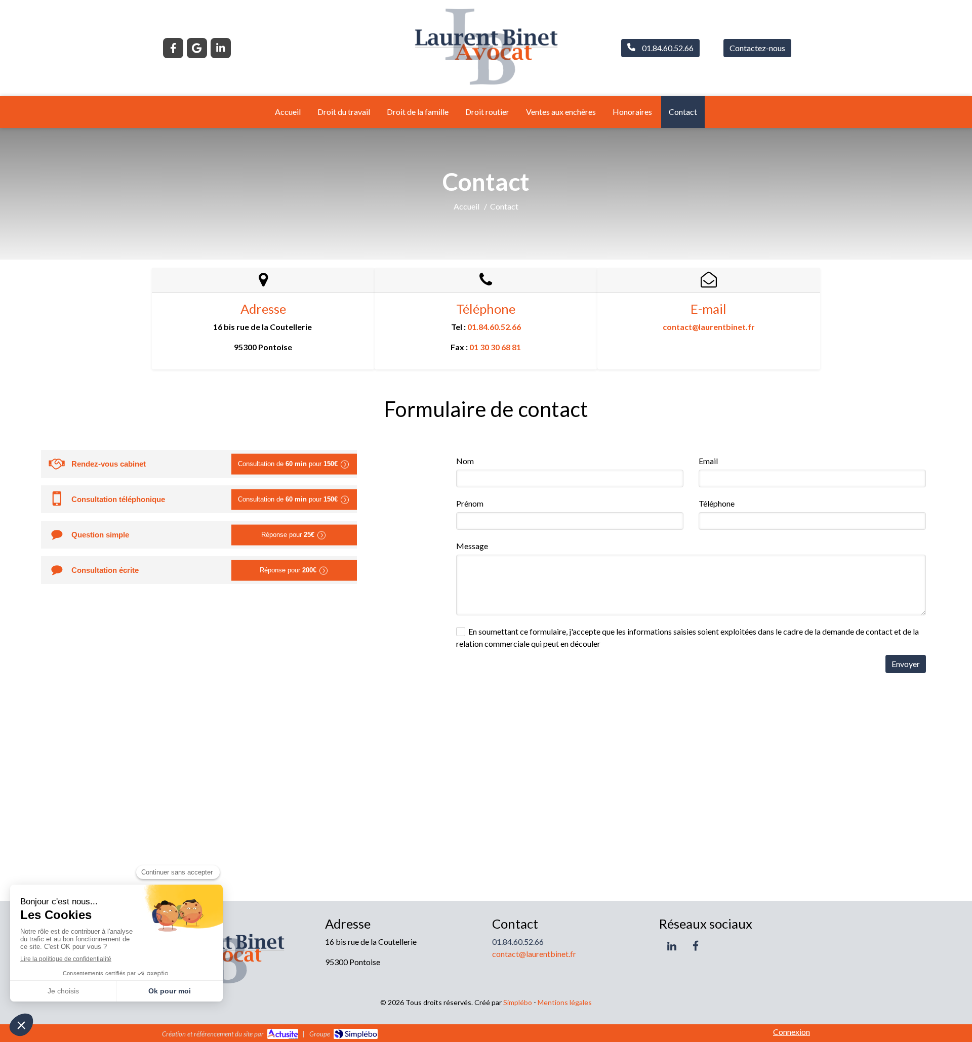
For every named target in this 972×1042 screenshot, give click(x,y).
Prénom (469, 503)
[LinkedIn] (221, 48)
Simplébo (517, 1002)
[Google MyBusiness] (197, 48)
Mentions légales (565, 1002)
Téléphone (717, 503)
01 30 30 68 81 (495, 347)
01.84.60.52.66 (494, 326)
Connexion (791, 1031)
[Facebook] (173, 48)
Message (472, 546)
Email (708, 461)
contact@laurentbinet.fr (709, 326)
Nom (465, 461)
